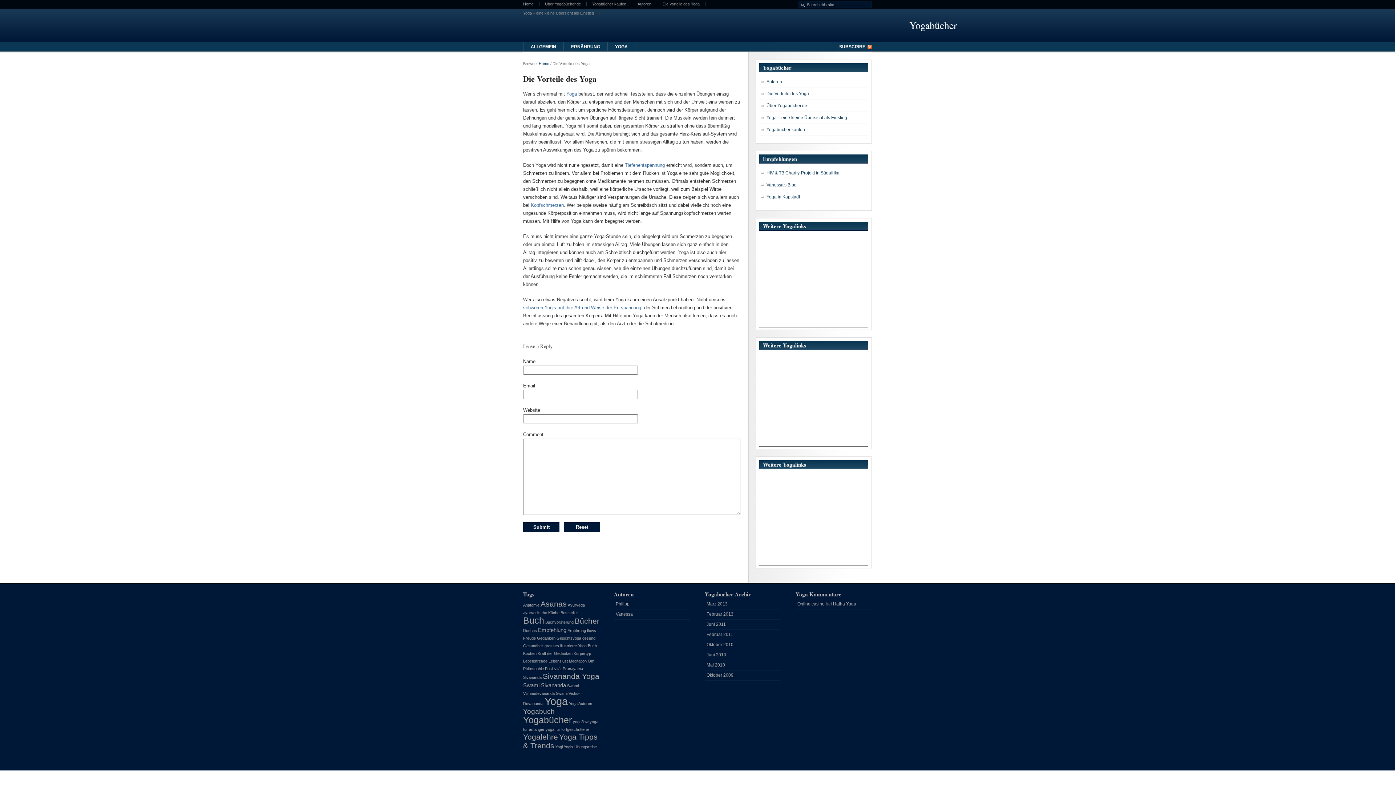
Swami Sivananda (544, 685)
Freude (529, 638)
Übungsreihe (585, 747)
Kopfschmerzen (547, 205)
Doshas (530, 630)
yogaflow (581, 722)
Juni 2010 (716, 654)
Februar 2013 (720, 614)
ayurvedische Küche (541, 613)
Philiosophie (533, 669)
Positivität (553, 669)
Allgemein (543, 46)
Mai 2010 (716, 665)
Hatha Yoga (844, 604)
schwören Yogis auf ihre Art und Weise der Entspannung (582, 307)
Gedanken (546, 638)
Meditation (578, 661)
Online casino (811, 604)
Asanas (554, 604)
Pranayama (573, 669)
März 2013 (717, 604)
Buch (533, 620)
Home (528, 4)
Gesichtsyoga (569, 638)
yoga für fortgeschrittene (567, 729)
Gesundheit (533, 646)
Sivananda (532, 677)
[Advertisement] (813, 281)
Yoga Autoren (580, 703)
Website (531, 410)
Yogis (568, 747)
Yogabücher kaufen (609, 4)
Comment (533, 434)
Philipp (623, 604)
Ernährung (585, 46)
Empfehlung (552, 630)
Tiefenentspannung (645, 165)
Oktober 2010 (720, 644)
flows (591, 630)
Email (529, 386)
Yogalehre (540, 737)
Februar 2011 (720, 634)
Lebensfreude (535, 661)
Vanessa (624, 614)
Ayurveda (576, 605)
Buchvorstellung (559, 622)
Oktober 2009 (720, 675)
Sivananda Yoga (571, 676)
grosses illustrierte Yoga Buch (571, 646)
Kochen (530, 653)
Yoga (621, 46)
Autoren (644, 4)
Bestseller (569, 613)
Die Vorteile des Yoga (681, 4)
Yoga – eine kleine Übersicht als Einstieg (558, 13)
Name (529, 361)
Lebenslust (558, 661)
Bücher (587, 621)
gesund (588, 638)
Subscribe (852, 46)
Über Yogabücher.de (563, 4)
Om (591, 661)
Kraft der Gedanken (555, 653)
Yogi (559, 747)
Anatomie (531, 605)
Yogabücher (547, 720)
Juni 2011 (716, 624)
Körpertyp (582, 653)
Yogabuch (539, 711)
